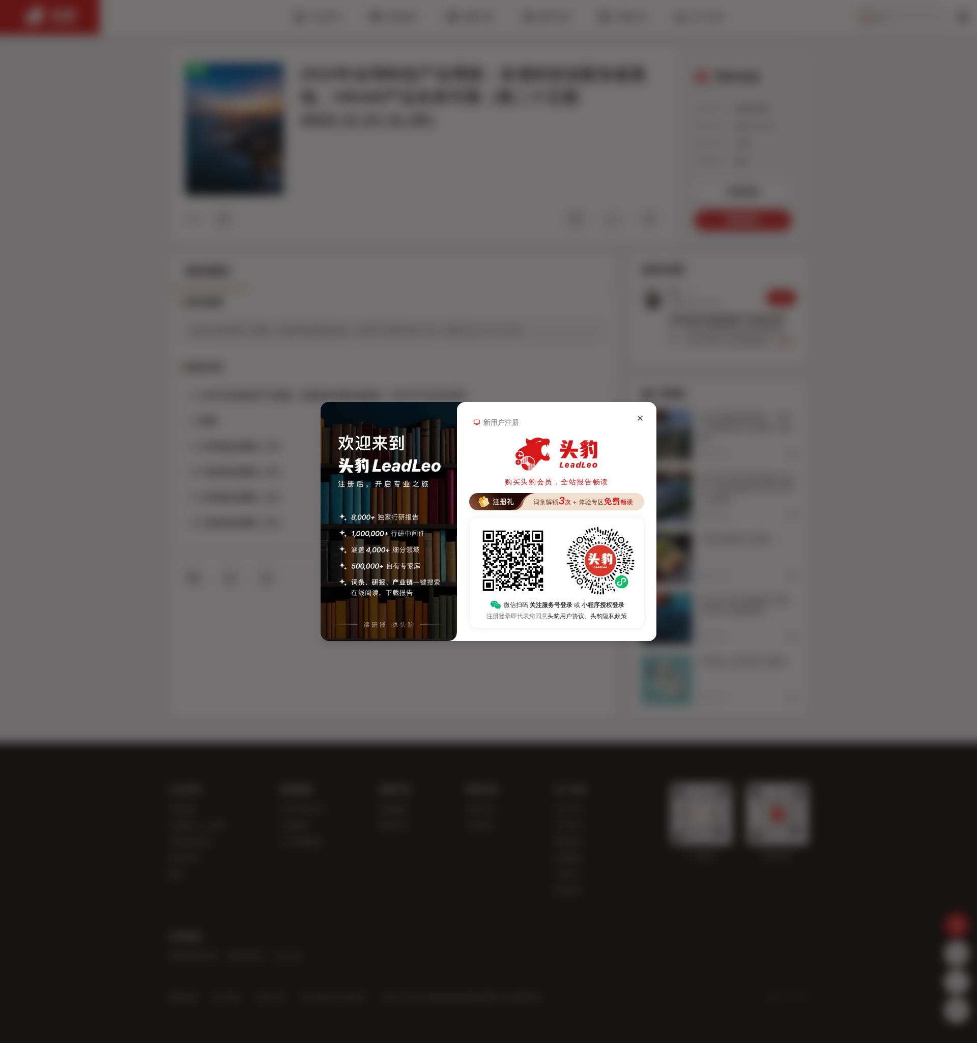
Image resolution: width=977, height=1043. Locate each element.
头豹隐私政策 (608, 616)
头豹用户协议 (566, 616)
